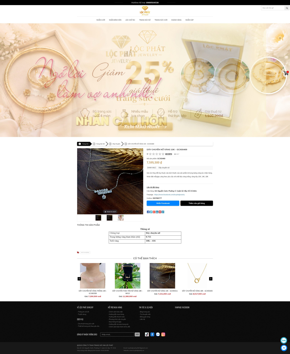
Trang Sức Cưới (161, 20)
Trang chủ (85, 144)
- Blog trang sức (144, 312)
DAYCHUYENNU (85, 252)
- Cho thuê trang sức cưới (85, 324)
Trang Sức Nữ (145, 20)
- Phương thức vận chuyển (117, 319)
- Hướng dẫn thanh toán (116, 317)
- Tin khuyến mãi (144, 314)
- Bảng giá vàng (144, 317)
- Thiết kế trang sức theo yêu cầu (88, 326)
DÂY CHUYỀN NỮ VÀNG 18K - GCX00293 (197, 291)
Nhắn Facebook (163, 203)
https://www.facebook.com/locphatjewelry (169, 195)
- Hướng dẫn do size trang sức (118, 324)
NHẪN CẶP (189, 20)
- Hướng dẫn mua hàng (116, 314)
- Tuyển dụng (81, 314)
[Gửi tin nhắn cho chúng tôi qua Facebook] (284, 348)
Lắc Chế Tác (130, 20)
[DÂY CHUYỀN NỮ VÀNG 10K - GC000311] (162, 276)
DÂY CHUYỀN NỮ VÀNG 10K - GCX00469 (141, 144)
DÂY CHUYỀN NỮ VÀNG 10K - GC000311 (162, 291)
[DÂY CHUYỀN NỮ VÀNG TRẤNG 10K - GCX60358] (92, 276)
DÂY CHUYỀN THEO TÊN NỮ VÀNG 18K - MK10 (127, 292)
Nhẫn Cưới (101, 20)
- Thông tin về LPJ (83, 312)
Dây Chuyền (116, 144)
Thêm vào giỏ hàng (197, 203)
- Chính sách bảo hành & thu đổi (119, 327)
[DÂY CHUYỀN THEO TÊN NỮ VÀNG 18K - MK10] (127, 276)
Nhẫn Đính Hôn (115, 20)
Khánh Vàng (176, 20)
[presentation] (79, 278)
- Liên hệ (142, 319)
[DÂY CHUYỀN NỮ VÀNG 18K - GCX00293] (197, 276)
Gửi (137, 334)
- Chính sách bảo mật (115, 312)
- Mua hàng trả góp (114, 322)
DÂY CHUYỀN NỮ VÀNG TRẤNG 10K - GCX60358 (93, 292)
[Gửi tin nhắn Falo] (283, 340)
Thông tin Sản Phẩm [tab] (88, 225)
